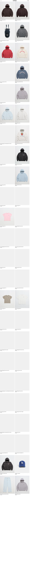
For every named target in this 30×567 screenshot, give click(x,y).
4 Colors (3, 20)
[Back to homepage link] (15, 0)
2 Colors (18, 20)
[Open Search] (27, 0)
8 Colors (3, 185)
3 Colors (3, 247)
